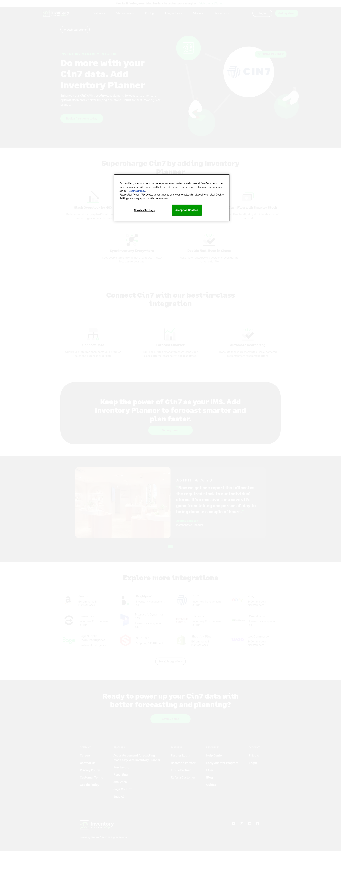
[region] (171, 197)
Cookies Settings (144, 210)
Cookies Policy (137, 190)
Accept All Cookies (186, 209)
